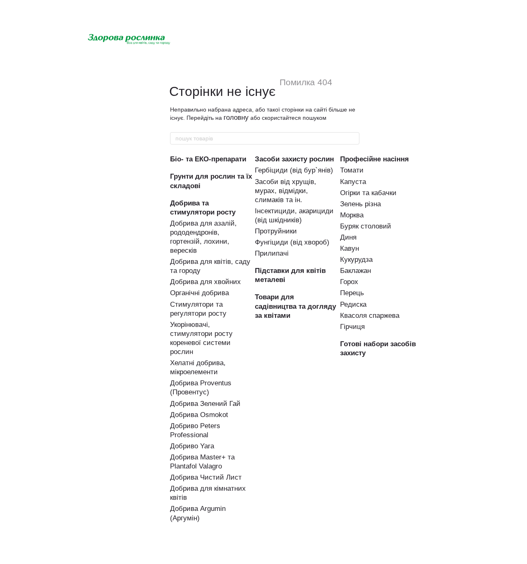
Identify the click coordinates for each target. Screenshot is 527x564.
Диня (348, 237)
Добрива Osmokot (199, 415)
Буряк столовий (365, 226)
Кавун (349, 248)
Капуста (353, 182)
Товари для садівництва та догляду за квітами (295, 306)
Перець (352, 293)
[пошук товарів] (352, 138)
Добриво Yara (192, 446)
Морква (352, 215)
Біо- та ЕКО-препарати (208, 159)
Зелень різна (360, 204)
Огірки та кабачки (368, 193)
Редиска (353, 304)
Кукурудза (356, 259)
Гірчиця (352, 327)
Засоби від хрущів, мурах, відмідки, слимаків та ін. (285, 191)
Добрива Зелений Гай (205, 404)
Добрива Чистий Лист (206, 477)
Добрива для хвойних (205, 282)
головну (236, 117)
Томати (352, 170)
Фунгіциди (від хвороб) (292, 242)
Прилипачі (272, 253)
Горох (349, 282)
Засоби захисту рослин (294, 159)
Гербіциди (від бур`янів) (294, 170)
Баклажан (355, 271)
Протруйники (276, 231)
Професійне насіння (374, 159)
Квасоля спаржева (369, 315)
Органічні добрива (199, 293)
